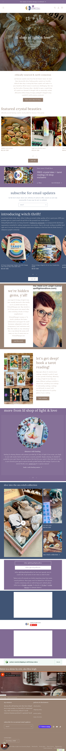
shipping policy (37, 709)
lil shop (44, 585)
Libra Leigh (3, 697)
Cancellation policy (58, 748)
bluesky (24, 585)
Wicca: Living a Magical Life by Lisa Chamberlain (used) (45, 265)
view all (33, 160)
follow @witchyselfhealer (33, 567)
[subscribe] (45, 205)
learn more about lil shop (33, 99)
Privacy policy (42, 746)
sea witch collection (50, 555)
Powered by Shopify (26, 746)
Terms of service (50, 746)
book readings (43, 398)
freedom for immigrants (37, 222)
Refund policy (35, 746)
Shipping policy (58, 746)
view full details (55, 182)
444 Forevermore (12, 697)
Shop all (33, 46)
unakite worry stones (7, 148)
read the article (18, 341)
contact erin (32, 463)
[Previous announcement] (3, 2)
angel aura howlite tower (39, 148)
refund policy (37, 706)
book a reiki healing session (31, 467)
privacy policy (37, 713)
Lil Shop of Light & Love (16, 746)
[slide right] (36, 156)
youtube (29, 585)
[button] (3, 8)
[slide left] (29, 156)
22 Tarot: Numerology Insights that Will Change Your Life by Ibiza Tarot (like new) (14, 265)
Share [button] (40, 182)
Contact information (48, 748)
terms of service (37, 717)
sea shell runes (47, 525)
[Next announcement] (63, 2)
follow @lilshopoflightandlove (33, 563)
